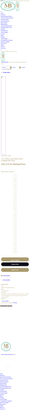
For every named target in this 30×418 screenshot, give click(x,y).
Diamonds (3, 357)
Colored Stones (3, 391)
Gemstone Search (4, 380)
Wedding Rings (3, 385)
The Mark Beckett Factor (5, 388)
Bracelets (2, 389)
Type (2, 286)
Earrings (2, 394)
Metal (2, 289)
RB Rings (6, 62)
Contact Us (3, 364)
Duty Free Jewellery (4, 402)
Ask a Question (6, 280)
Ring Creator (3, 404)
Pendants (2, 397)
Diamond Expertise (4, 381)
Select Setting (15, 260)
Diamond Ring (3, 383)
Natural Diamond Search (5, 377)
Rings (1, 396)
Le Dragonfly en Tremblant (6, 401)
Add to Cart (15, 270)
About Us (3, 362)
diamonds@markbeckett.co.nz (8, 354)
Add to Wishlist (6, 275)
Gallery (2, 360)
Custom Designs (5, 359)
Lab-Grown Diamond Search (6, 378)
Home (2, 62)
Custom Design (3, 399)
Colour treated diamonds (5, 386)
